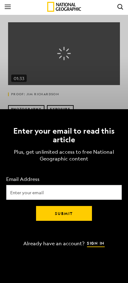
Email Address (22, 179)
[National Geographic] (64, 7)
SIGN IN (96, 242)
